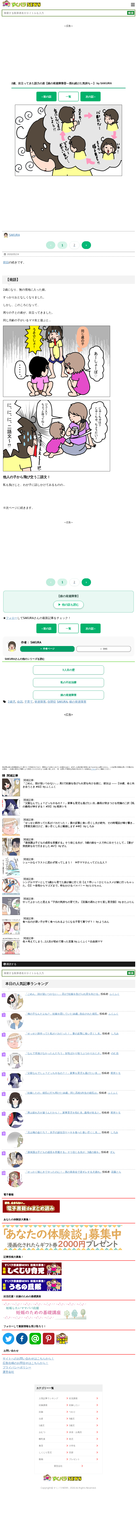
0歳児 (72, 1418)
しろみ (115, 1033)
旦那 (71, 1452)
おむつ (42, 1432)
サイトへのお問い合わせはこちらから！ (28, 1358)
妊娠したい (74, 1405)
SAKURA (14, 235)
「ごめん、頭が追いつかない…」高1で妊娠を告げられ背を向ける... (62, 994)
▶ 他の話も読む (68, 604)
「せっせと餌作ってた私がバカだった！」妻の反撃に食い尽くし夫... (63, 1033)
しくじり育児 (45, 1452)
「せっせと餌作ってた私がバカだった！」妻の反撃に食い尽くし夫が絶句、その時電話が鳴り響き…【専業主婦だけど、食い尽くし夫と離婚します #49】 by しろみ (79, 824)
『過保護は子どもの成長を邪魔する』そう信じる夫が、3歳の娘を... (62, 1152)
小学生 (72, 1445)
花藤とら (116, 1171)
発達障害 (40, 701)
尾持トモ (116, 1073)
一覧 (68, 96)
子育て (28, 701)
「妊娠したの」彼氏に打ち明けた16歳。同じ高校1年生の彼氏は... (61, 1092)
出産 (41, 1418)
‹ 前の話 (46, 96)
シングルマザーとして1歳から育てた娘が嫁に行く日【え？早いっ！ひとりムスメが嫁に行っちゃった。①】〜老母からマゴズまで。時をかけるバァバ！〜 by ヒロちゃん (78, 884)
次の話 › (90, 96)
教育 (41, 1445)
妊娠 (41, 1411)
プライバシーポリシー (17, 1367)
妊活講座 (73, 1398)
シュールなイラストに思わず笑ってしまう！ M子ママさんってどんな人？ (65, 862)
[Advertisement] (68, 50)
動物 (41, 1459)
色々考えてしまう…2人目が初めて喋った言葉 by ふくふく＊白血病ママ (63, 941)
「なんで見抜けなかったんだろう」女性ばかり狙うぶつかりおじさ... (63, 1053)
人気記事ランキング (48, 1398)
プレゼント (74, 1459)
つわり (72, 1411)
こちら (93, 769)
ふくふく (115, 994)
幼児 (71, 1439)
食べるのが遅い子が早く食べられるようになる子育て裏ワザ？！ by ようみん (66, 921)
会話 (20, 701)
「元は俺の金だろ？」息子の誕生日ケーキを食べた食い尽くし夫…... (63, 1132)
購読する (11, 964)
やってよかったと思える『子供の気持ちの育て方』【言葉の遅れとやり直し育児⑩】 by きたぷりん (78, 902)
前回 (6, 262)
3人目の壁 (68, 669)
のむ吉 (115, 1053)
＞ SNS (103, 648)
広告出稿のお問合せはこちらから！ (25, 1363)
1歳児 (41, 1425)
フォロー (11, 618)
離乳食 (42, 1439)
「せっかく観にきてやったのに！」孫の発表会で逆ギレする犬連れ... (63, 1171)
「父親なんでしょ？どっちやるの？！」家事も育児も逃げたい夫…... (63, 1073)
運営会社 (8, 1372)
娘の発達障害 (68, 695)
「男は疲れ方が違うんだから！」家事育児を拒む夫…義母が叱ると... (63, 1112)
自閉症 (51, 701)
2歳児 (11, 701)
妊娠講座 (43, 1405)
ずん (112, 1152)
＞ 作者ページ (47, 648)
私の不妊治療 (68, 682)
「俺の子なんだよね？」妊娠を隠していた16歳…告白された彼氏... (62, 1013)
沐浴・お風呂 (75, 1432)
